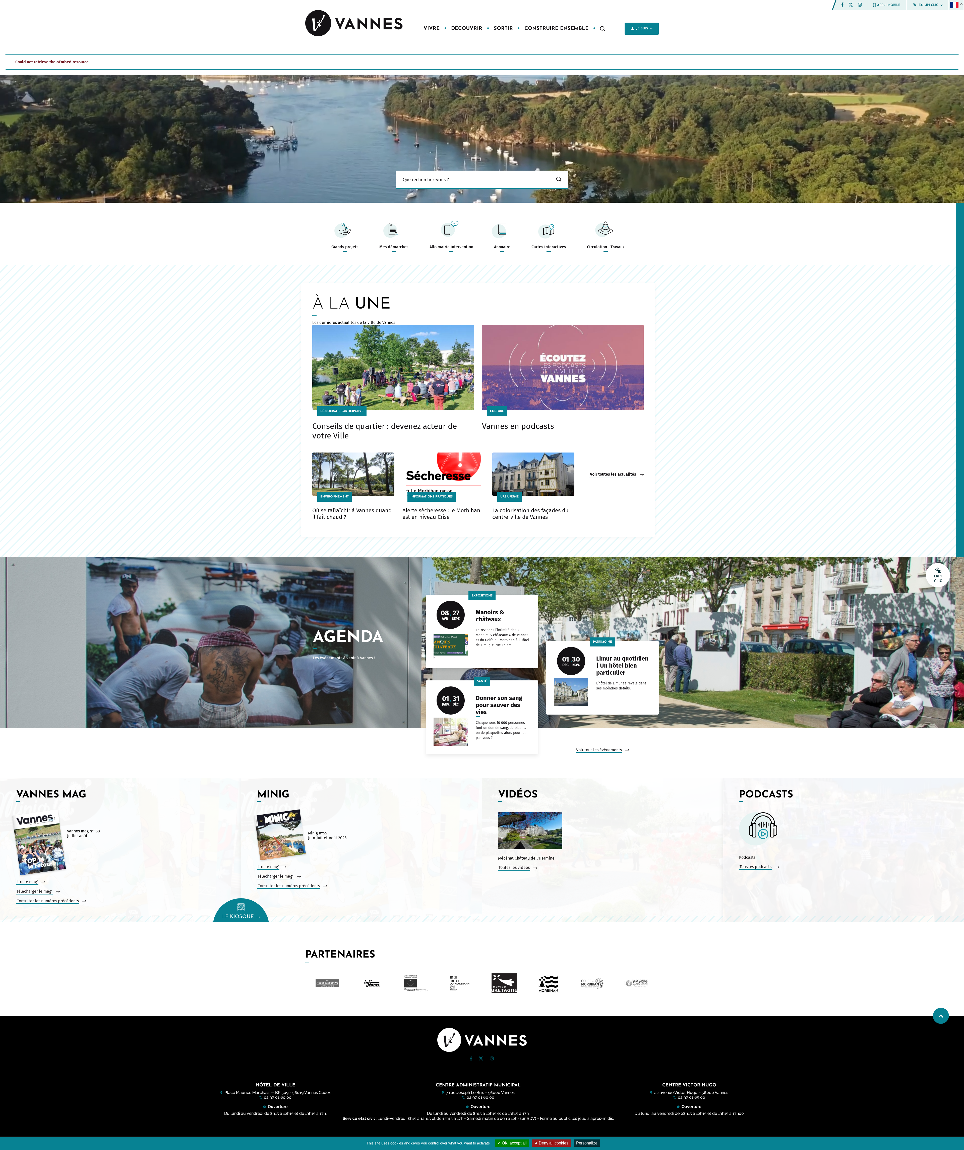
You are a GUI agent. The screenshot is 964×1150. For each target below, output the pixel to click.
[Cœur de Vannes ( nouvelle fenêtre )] (504, 983)
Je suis (642, 28)
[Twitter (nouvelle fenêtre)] (851, 5)
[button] (842, 5)
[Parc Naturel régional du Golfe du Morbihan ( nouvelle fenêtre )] (592, 983)
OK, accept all (514, 1143)
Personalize (586, 1143)
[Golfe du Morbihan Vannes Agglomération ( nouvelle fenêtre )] (371, 983)
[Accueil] (354, 23)
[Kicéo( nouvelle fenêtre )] (548, 983)
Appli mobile (888, 5)
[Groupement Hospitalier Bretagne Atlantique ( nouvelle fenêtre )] (415, 983)
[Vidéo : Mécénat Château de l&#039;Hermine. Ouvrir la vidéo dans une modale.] (609, 831)
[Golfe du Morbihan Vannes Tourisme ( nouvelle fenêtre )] (459, 983)
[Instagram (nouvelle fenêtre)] (860, 5)
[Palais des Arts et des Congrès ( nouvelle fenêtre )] (637, 983)
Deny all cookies (553, 1143)
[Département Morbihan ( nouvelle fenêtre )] (327, 983)
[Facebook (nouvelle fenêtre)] (842, 5)
